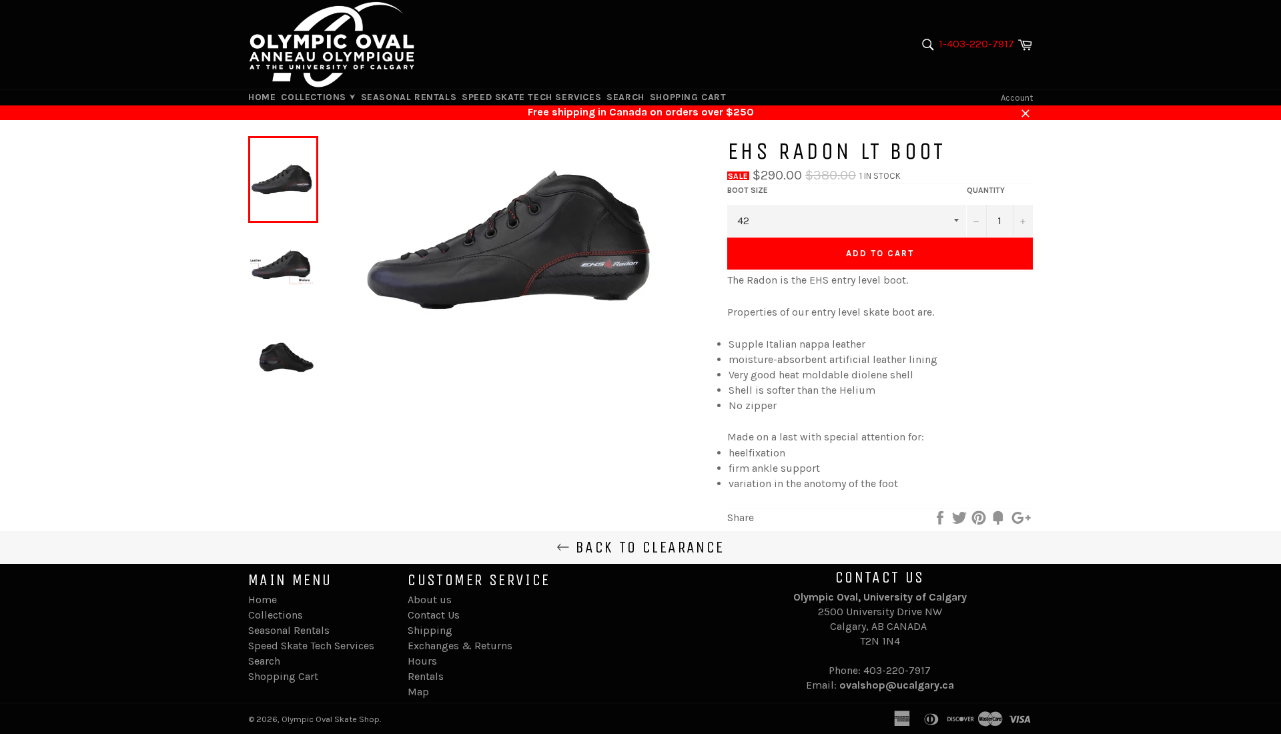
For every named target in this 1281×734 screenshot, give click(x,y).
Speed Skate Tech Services (531, 97)
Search (625, 97)
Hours (422, 661)
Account (1017, 98)
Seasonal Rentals (409, 97)
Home (262, 97)
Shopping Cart (688, 97)
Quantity (986, 190)
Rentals (426, 676)
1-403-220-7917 (976, 43)
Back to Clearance (647, 547)
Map (418, 691)
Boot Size (747, 190)
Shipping (430, 630)
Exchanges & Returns (460, 645)
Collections (315, 97)
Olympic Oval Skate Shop (331, 719)
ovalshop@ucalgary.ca (896, 685)
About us (430, 599)
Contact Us (434, 615)
